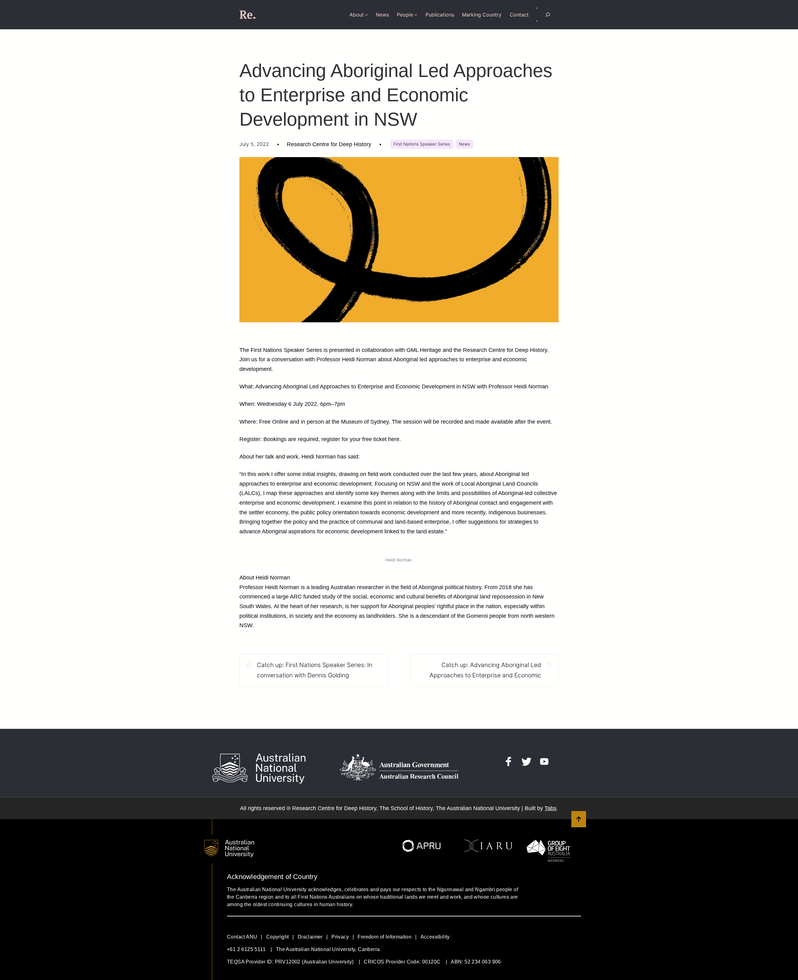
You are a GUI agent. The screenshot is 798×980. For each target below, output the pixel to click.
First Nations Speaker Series (421, 144)
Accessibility (435, 936)
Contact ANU (242, 936)
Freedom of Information (384, 936)
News (464, 144)
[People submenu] (415, 14)
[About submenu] (366, 14)
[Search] (547, 15)
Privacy (340, 936)
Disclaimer (310, 936)
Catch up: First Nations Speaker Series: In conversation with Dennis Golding (314, 670)
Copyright (277, 936)
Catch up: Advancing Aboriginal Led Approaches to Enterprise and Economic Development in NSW (485, 670)
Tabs (550, 808)
